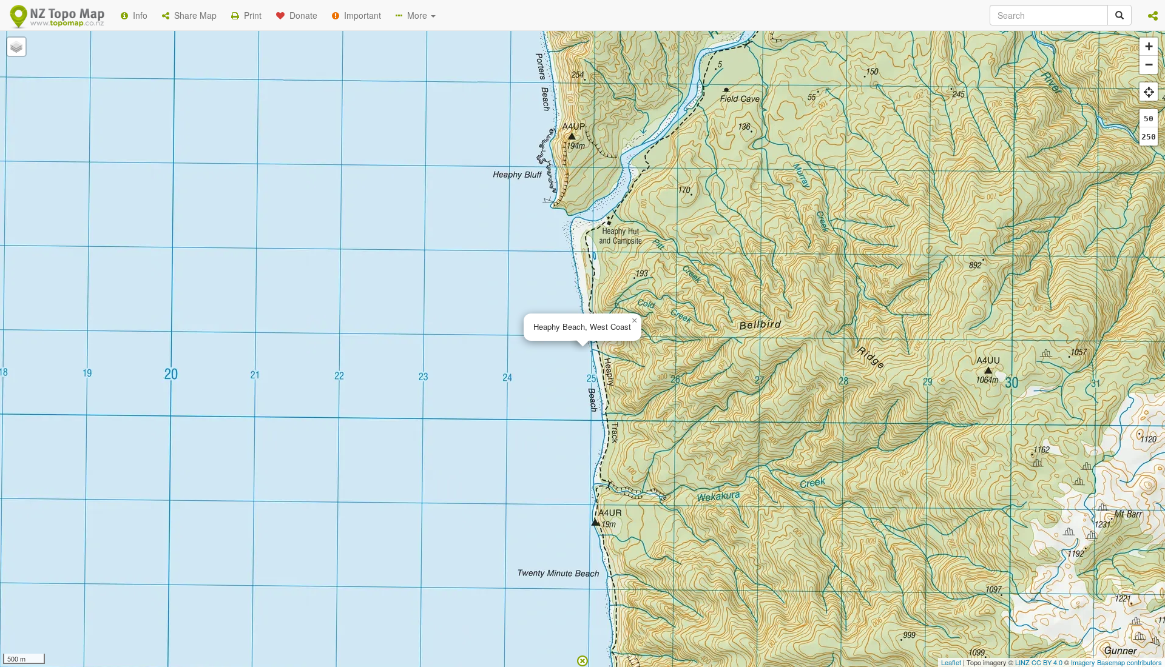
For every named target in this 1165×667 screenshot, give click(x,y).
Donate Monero (547, 139)
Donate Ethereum (455, 139)
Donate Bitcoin (366, 139)
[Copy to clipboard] (618, 94)
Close (827, 185)
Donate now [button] (366, 95)
